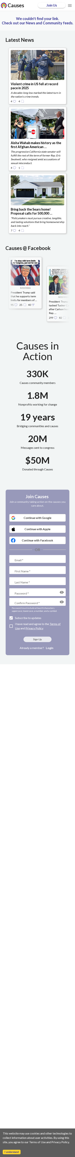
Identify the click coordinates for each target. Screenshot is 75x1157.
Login (49, 648)
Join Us (51, 5)
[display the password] (61, 592)
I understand (12, 1152)
